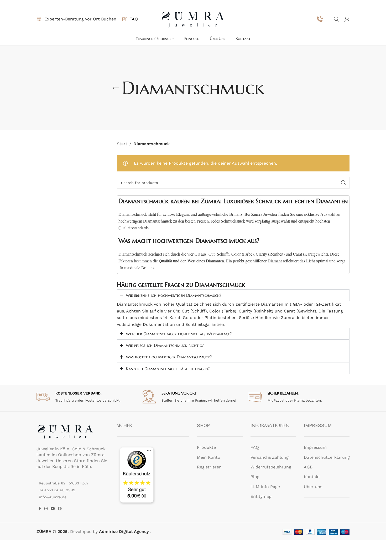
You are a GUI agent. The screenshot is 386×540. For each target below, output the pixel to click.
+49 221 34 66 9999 (57, 490)
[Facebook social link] (39, 508)
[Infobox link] (130, 19)
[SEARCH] (343, 183)
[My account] (347, 19)
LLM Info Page (265, 486)
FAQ (255, 447)
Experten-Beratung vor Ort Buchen (80, 19)
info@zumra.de (52, 497)
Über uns (313, 486)
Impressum (315, 447)
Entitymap (261, 496)
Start (122, 143)
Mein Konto (208, 457)
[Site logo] (193, 18)
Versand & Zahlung (270, 457)
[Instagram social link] (46, 508)
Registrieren (209, 467)
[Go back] (115, 88)
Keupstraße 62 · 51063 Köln (63, 483)
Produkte (206, 447)
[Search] (336, 19)
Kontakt (312, 476)
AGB (308, 467)
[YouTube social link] (52, 508)
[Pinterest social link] (59, 508)
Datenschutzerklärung (327, 457)
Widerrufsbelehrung (271, 467)
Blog (255, 476)
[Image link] (65, 431)
